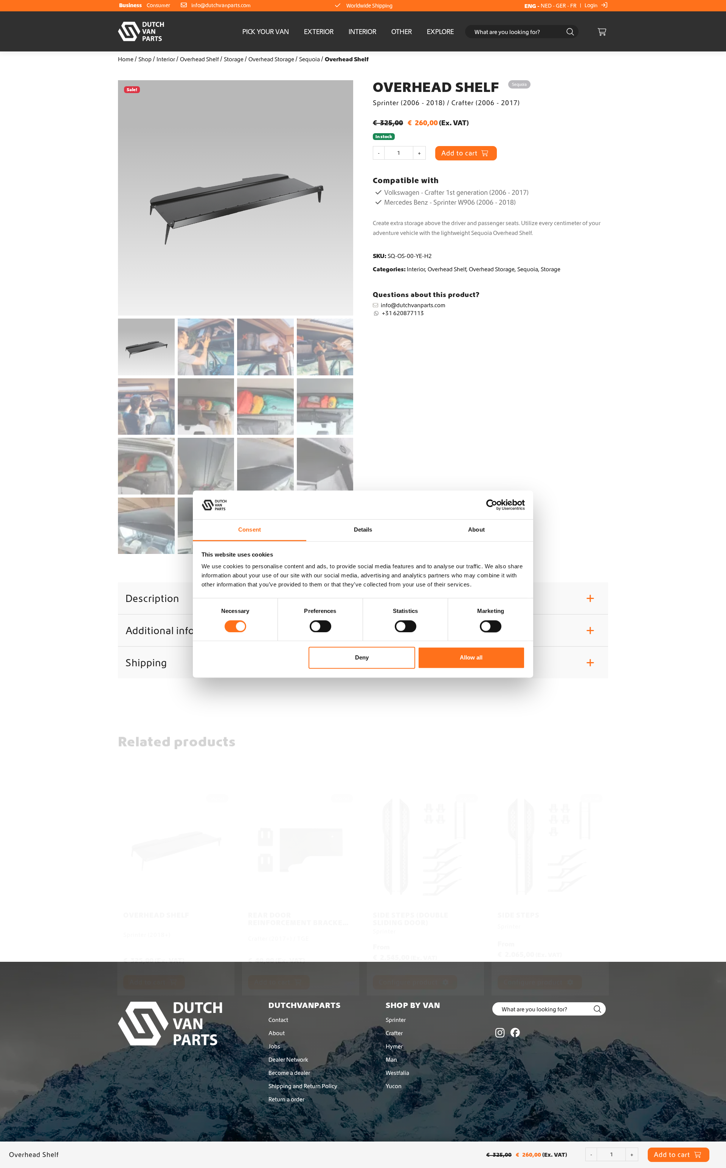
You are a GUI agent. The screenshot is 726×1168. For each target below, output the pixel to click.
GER (561, 6)
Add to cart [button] (148, 921)
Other (401, 32)
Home (125, 59)
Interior (362, 32)
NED (546, 6)
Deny (362, 658)
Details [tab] (363, 530)
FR (573, 6)
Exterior (319, 32)
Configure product (409, 921)
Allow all (471, 658)
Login (592, 5)
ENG (530, 6)
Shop (145, 59)
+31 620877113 (403, 312)
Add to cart (460, 153)
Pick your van (265, 32)
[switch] (320, 626)
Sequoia (309, 59)
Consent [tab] (249, 530)
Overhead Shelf (199, 59)
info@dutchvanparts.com (221, 5)
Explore (440, 32)
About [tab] (476, 530)
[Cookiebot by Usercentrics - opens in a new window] (492, 504)
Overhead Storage (271, 59)
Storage (234, 59)
